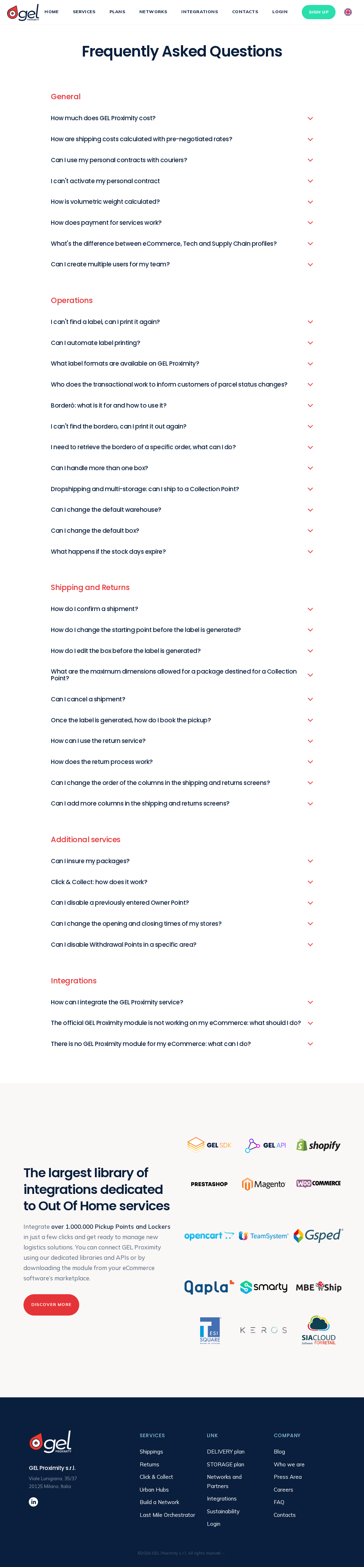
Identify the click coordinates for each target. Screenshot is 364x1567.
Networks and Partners (224, 1481)
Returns (149, 1464)
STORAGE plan (225, 1464)
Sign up (318, 12)
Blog (279, 1451)
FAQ (279, 1502)
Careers (283, 1489)
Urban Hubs (154, 1489)
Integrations (199, 11)
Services (84, 11)
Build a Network (159, 1502)
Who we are (289, 1464)
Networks (153, 11)
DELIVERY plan (226, 1451)
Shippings (151, 1451)
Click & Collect (156, 1476)
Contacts (245, 11)
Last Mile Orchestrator (167, 1515)
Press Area (288, 1476)
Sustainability (223, 1511)
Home (51, 11)
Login (280, 11)
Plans (117, 11)
